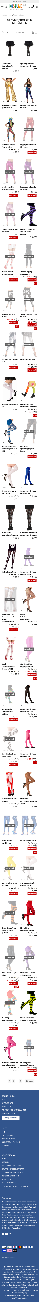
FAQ (3, 1132)
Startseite (4, 15)
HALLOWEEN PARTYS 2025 (11, 1166)
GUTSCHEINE (7, 1179)
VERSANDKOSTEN (8, 1139)
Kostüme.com (10, 1258)
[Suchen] (7, 7)
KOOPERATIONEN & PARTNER (12, 1173)
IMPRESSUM (6, 1107)
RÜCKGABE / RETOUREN (11, 1142)
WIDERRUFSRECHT (9, 1113)
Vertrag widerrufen (10, 1118)
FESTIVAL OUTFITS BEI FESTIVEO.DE (15, 1186)
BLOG (4, 1159)
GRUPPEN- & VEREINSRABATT (13, 1169)
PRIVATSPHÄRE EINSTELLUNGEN (14, 1110)
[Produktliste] (36, 32)
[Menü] (2, 7)
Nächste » (29, 1081)
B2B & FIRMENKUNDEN (10, 1176)
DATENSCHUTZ (7, 1103)
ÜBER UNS (5, 1162)
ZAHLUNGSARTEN (8, 1135)
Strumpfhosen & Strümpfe (16, 15)
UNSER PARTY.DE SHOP (10, 1183)
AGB (3, 1100)
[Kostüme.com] (18, 7)
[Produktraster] (33, 32)
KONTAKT (5, 1145)
